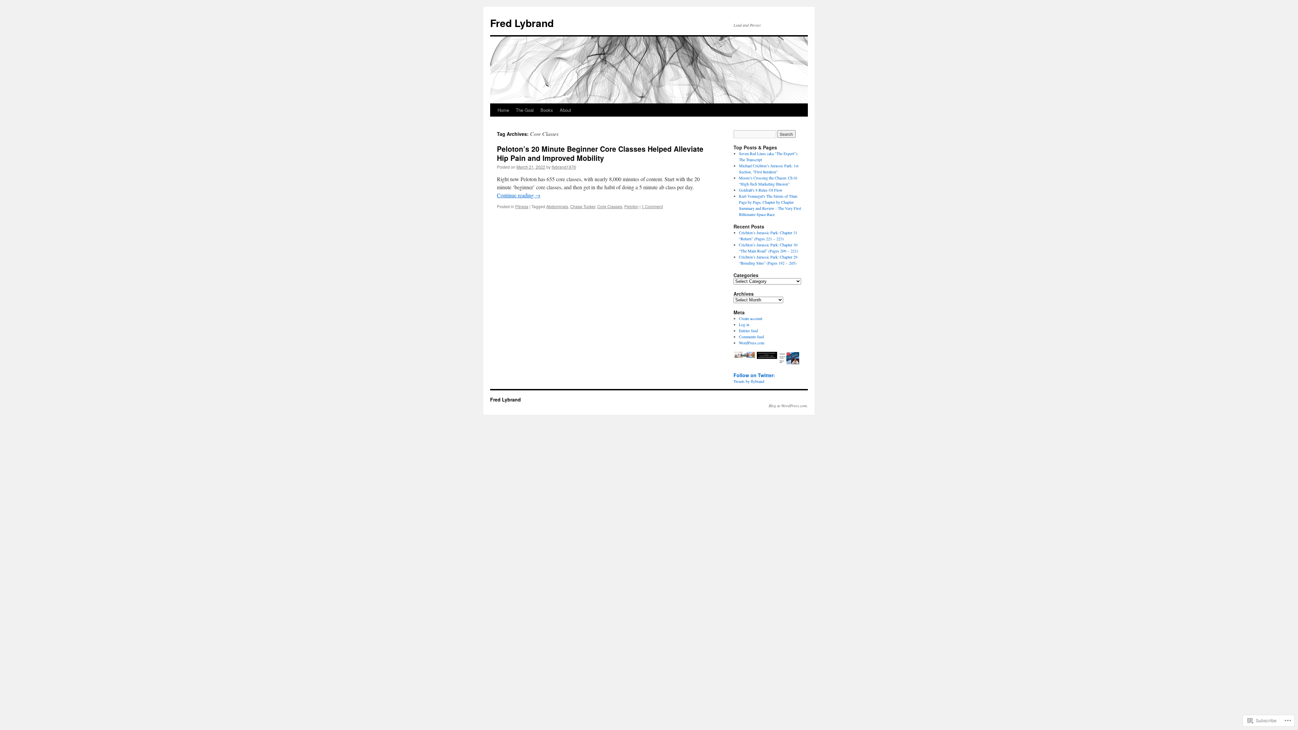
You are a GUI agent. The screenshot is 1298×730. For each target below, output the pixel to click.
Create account (750, 318)
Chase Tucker (582, 206)
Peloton (631, 206)
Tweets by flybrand (749, 381)
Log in (744, 324)
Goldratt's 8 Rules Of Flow (761, 190)
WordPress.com (751, 342)
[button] (745, 356)
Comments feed (751, 336)
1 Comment (652, 206)
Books (546, 110)
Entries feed (748, 330)
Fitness (521, 206)
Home (503, 110)
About (565, 110)
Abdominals (557, 206)
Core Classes (609, 206)
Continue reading (518, 195)
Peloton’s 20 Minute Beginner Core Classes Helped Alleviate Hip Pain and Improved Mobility (600, 153)
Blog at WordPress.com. (788, 405)
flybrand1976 (564, 167)
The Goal (525, 110)
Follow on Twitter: (754, 375)
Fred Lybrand (522, 23)
